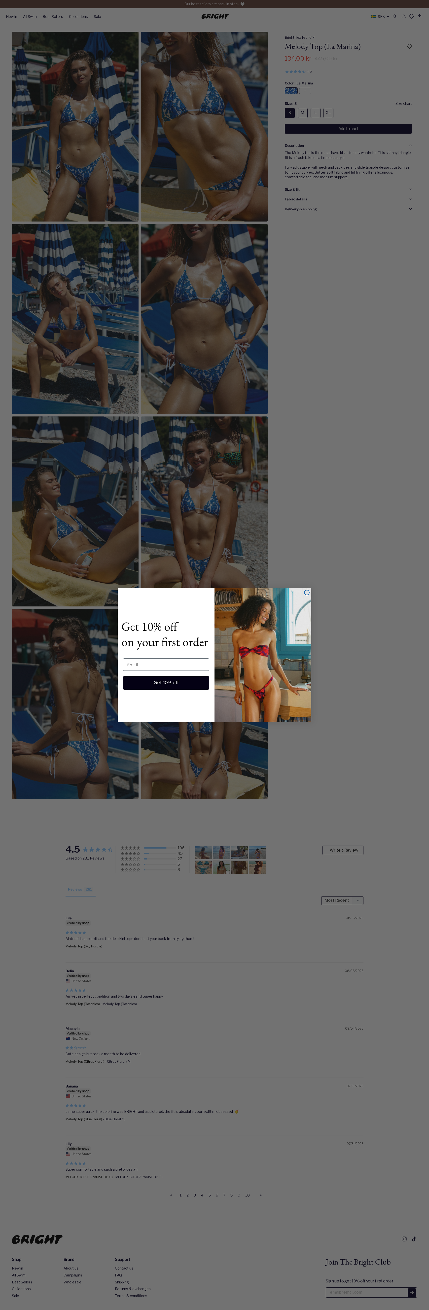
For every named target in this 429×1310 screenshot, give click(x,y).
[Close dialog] (306, 592)
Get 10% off (166, 683)
